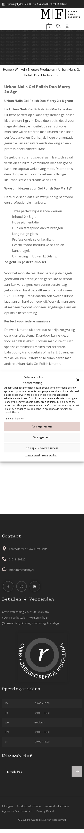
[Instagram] (21, 586)
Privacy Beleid (49, 455)
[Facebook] (8, 586)
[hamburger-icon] (75, 27)
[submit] (77, 771)
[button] (78, 380)
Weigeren (42, 437)
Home (7, 69)
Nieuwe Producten (41, 69)
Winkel (20, 69)
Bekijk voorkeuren (42, 448)
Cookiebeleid (32, 455)
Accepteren (42, 426)
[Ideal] (34, 586)
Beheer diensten (15, 418)
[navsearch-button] (58, 27)
